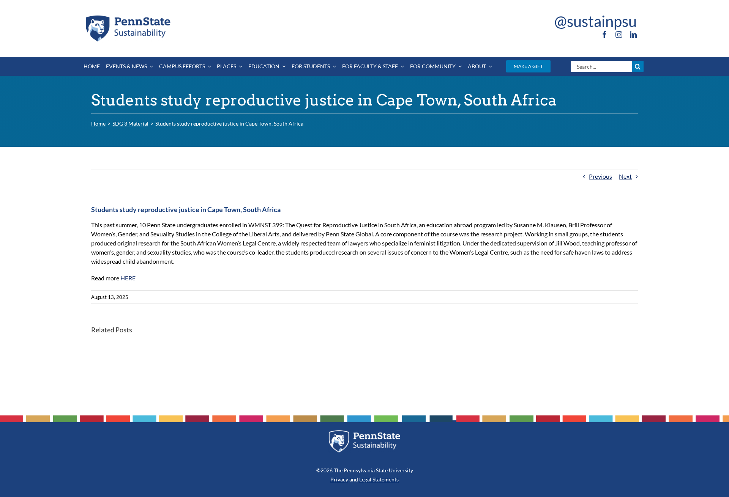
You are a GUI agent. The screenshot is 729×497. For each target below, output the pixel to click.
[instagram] (618, 34)
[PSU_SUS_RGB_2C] (127, 16)
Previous (600, 176)
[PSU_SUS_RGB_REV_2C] (364, 432)
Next (625, 176)
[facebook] (604, 34)
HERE (128, 278)
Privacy (339, 479)
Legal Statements (379, 479)
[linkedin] (633, 34)
